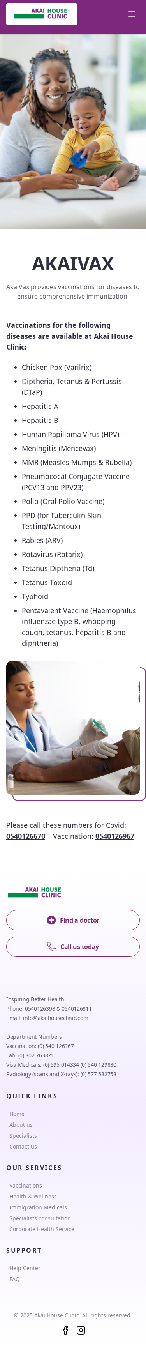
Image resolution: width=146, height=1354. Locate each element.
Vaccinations (25, 1185)
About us (21, 1124)
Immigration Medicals (38, 1207)
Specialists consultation (40, 1218)
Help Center (24, 1268)
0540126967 (114, 836)
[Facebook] (65, 1330)
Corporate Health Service (41, 1229)
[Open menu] (132, 14)
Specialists (23, 1135)
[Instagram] (81, 1330)
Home (17, 1113)
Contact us (23, 1146)
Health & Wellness (33, 1196)
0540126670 (25, 836)
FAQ (14, 1279)
